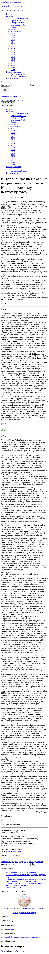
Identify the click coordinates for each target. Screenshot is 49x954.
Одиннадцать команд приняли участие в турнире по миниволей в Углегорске (26, 884)
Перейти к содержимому (11, 2)
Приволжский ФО (18, 21)
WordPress (20, 951)
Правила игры (12, 78)
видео (11, 929)
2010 (13, 40)
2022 (13, 65)
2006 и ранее (16, 31)
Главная (9, 14)
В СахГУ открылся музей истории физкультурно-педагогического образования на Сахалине (26, 876)
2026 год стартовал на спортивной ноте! (22, 873)
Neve (3, 951)
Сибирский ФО (17, 23)
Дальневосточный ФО (20, 18)
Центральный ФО (18, 25)
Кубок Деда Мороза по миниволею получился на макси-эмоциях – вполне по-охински (26, 880)
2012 (13, 44)
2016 (13, 53)
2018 (13, 57)
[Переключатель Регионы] (42, 112)
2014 (13, 48)
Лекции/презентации (19, 74)
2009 (13, 38)
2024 (13, 70)
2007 (13, 33)
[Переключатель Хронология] (42, 124)
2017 (13, 55)
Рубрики (4, 921)
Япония (14, 27)
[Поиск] (2, 82)
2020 (13, 61)
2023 (13, 67)
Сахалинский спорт (19, 76)
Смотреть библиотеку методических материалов (20, 937)
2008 (13, 36)
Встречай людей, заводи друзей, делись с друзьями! (22, 862)
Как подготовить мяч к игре (24, 913)
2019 (13, 59)
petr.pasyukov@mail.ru (16, 851)
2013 (13, 46)
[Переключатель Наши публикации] (42, 167)
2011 (13, 42)
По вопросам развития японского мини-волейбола (24, 908)
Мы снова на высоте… (15, 887)
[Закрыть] (5, 89)
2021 (13, 63)
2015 (13, 50)
